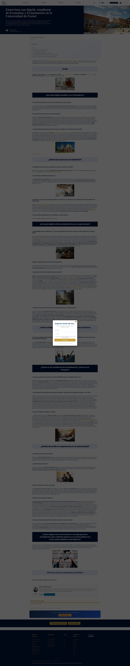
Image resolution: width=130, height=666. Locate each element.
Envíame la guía (65, 340)
